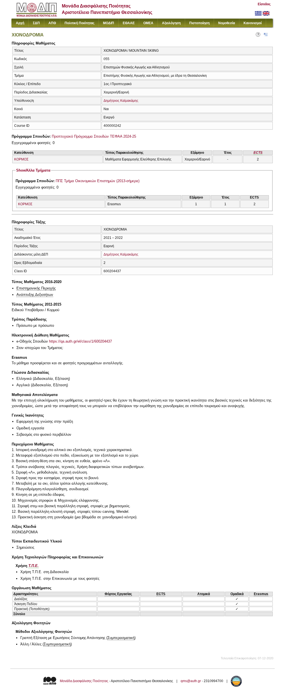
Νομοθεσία (226, 23)
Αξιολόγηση (171, 23)
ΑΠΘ (52, 23)
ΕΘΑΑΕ (129, 23)
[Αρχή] (36, 15)
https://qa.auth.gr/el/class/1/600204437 (80, 341)
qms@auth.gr (191, 681)
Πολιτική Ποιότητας (79, 23)
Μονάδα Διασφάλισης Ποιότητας (84, 681)
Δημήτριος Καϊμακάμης (121, 101)
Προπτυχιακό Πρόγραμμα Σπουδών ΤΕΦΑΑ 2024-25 (94, 136)
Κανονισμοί (253, 23)
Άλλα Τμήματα (33, 170)
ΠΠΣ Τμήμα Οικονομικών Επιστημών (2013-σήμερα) (97, 181)
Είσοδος (264, 4)
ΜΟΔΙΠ (108, 23)
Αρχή (20, 23)
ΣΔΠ (36, 23)
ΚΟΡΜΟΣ (21, 159)
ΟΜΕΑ (148, 23)
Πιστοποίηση (199, 23)
